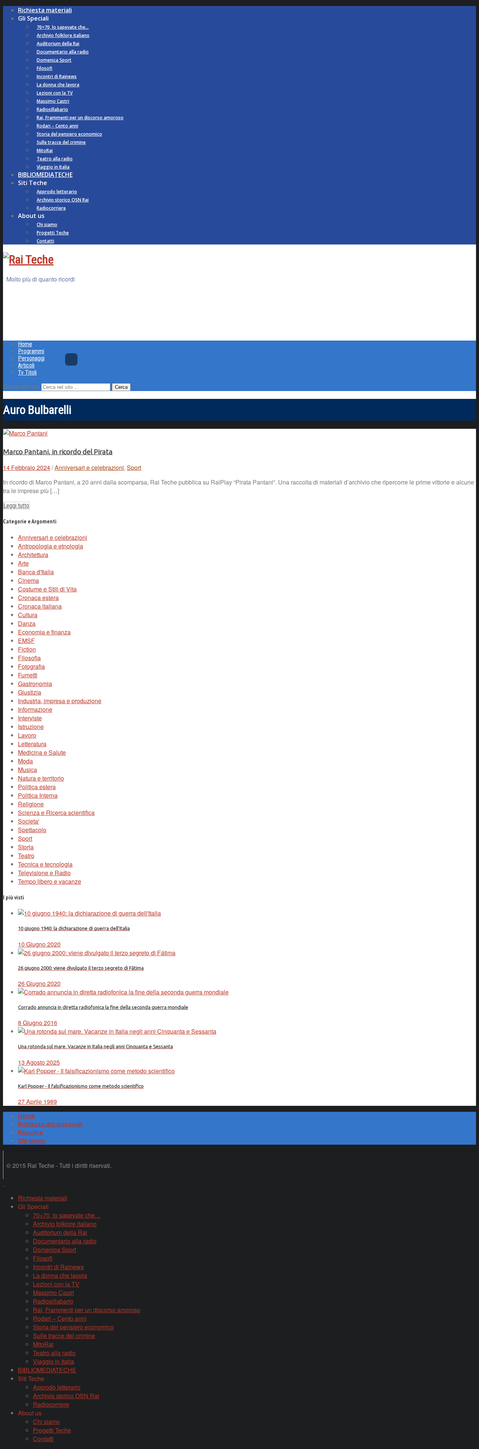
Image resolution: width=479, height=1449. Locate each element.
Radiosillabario (52, 109)
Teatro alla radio (55, 159)
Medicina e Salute (42, 752)
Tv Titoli (27, 372)
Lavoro (27, 735)
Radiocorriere (51, 208)
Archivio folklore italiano (63, 35)
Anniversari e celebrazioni (89, 467)
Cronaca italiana (40, 606)
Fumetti (27, 675)
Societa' (28, 821)
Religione (31, 804)
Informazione (35, 709)
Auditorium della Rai (58, 43)
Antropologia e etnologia (50, 546)
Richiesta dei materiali (50, 1124)
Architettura (33, 554)
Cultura (27, 614)
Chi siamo (47, 224)
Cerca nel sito (21, 386)
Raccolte (30, 1132)
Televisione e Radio (44, 872)
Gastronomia (35, 683)
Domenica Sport (54, 60)
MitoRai (45, 150)
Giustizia (29, 692)
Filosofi (44, 68)
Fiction (27, 649)
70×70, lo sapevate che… (63, 27)
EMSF (26, 640)
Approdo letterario (57, 191)
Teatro (26, 855)
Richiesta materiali (45, 10)
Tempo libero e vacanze (49, 881)
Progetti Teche (53, 233)
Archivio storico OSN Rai (63, 200)
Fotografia (31, 666)
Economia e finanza (44, 632)
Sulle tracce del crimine (61, 142)
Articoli (26, 365)
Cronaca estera (38, 597)
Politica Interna (38, 795)
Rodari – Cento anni (57, 126)
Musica (27, 769)
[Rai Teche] (28, 259)
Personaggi (31, 358)
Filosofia (29, 657)
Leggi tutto (16, 505)
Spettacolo (32, 829)
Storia (26, 847)
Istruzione (31, 726)
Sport (134, 467)
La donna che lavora (58, 84)
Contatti (45, 241)
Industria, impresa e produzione (59, 700)
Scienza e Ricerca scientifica (56, 812)
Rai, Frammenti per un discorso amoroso (80, 117)
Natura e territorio (41, 778)
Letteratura (32, 743)
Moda (25, 761)
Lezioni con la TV (55, 93)
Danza (27, 623)
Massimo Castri (53, 101)
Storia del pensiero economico (69, 134)
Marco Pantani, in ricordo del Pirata (58, 452)
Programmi (31, 351)
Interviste (30, 718)
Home (25, 344)
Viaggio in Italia (53, 167)
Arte (23, 563)
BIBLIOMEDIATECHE (45, 174)
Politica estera (37, 786)
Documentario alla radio (63, 52)
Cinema (28, 580)
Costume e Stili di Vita (47, 589)
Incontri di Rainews (57, 76)
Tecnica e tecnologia (45, 864)
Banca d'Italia (36, 571)
